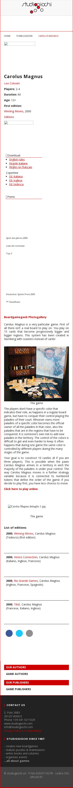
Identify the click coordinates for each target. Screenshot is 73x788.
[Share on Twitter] (19, 636)
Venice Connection (25, 557)
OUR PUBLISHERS (17, 682)
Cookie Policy (32, 731)
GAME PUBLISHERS (18, 689)
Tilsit (17, 604)
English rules (17, 159)
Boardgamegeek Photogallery (25, 317)
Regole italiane (18, 163)
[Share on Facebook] (9, 636)
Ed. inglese (15, 180)
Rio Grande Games (26, 581)
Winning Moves (13, 111)
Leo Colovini (12, 83)
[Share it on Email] (29, 636)
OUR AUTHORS (16, 667)
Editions (9, 117)
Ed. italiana (16, 176)
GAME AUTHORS (17, 674)
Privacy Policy (12, 731)
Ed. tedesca (16, 184)
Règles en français (20, 167)
